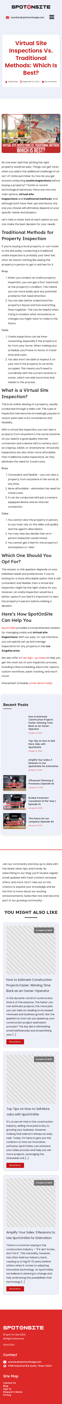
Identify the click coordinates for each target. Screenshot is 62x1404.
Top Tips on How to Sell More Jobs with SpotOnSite (28, 1112)
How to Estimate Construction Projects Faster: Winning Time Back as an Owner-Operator (29, 985)
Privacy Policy (8, 1344)
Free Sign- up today (33, 658)
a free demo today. (41, 683)
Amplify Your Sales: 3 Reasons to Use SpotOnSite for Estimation (30, 1235)
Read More (15, 1041)
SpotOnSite (9, 628)
